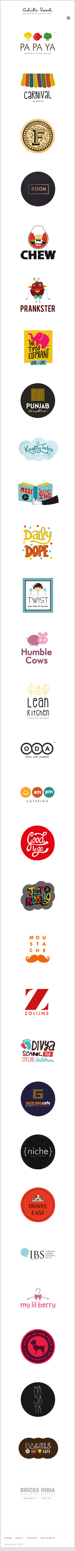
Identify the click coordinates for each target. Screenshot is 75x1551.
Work (8, 1538)
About (19, 1538)
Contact (32, 1538)
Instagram (48, 1538)
